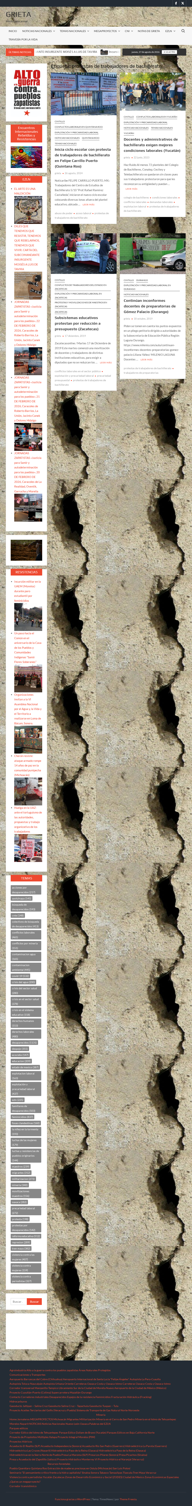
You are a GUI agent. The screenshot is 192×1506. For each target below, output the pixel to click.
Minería (100, 1414)
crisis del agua (23, 982)
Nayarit (24, 1423)
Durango (142, 280)
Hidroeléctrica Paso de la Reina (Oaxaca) (74, 1450)
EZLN (168, 31)
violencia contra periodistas (22, 1279)
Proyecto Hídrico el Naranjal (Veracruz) (121, 1459)
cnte (18, 915)
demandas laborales (161, 202)
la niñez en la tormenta (25, 1131)
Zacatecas (61, 311)
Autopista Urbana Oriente (58, 1383)
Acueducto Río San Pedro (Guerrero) (103, 1446)
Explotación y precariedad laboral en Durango (147, 287)
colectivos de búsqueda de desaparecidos (25, 924)
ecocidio (20, 1054)
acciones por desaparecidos (23, 890)
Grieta (18, 14)
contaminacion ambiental (21, 967)
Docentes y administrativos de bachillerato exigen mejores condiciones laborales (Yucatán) (152, 145)
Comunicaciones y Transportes (27, 1374)
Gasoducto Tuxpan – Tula (103, 1406)
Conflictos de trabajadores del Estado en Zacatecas (80, 287)
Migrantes (73, 1419)
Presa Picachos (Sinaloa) (133, 1454)
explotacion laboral (23, 1076)
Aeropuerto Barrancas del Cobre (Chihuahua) (36, 1379)
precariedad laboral (23, 1210)
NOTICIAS (35, 1423)
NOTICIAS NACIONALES (37, 31)
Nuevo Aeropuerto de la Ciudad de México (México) (136, 1388)
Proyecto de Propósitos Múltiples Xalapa (33, 1437)
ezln (17, 1099)
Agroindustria (18, 1370)
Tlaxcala (127, 1472)
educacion (21, 1061)
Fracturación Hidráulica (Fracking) (131, 1397)
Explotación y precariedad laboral (76, 132)
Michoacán (59, 1419)
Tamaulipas (115, 1472)
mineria (20, 1185)
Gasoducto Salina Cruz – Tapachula (68, 1406)
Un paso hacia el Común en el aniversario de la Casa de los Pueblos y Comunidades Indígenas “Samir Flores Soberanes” (27, 647)
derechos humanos (23, 1023)
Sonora (95, 1472)
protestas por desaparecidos (23, 1228)
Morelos (14, 1423)
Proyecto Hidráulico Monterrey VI (77, 1459)
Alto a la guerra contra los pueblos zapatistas (52, 1370)
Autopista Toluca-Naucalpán (26, 1383)
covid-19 (20, 975)
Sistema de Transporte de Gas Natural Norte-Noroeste (107, 1410)
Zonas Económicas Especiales (162, 1477)
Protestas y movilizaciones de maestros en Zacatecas (81, 304)
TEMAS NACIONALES (73, 31)
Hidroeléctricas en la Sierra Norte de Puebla (35, 1454)
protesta (20, 1219)
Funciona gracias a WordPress (72, 1499)
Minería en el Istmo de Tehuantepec (155, 1419)
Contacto (15, 1397)
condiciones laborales (164, 197)
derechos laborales (23, 1034)
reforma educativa (26, 1236)
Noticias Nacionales (53, 1423)
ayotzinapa (21, 898)
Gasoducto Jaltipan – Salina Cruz (29, 1406)
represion (21, 1242)
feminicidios (22, 1116)
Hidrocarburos (18, 1401)
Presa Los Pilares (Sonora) (103, 1454)
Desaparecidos (58, 1397)
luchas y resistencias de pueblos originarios (25, 1155)
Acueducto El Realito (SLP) (25, 1446)
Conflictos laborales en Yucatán (156, 116)
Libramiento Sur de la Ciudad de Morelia (82, 1388)
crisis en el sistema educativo (23, 1012)
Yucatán (129, 133)
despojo (20, 1048)
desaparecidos (24, 1042)
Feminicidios (103, 1397)
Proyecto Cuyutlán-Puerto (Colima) (30, 1392)
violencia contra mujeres (21, 1268)
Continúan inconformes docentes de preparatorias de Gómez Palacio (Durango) (150, 306)
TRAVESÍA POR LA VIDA (23, 39)
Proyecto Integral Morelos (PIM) (76, 1437)
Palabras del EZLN (100, 1423)
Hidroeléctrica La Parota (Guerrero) (146, 1446)
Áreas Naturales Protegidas (95, 1370)
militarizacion (23, 1178)
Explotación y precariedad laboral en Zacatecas (78, 295)
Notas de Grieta (149, 31)
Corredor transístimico (23, 1486)
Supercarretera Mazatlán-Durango (72, 1392)
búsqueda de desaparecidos (23, 907)
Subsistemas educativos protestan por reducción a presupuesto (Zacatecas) (77, 323)
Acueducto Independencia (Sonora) (61, 1446)
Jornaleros (23, 1419)
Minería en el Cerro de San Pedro (115, 1419)
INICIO (13, 31)
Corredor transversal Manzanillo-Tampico (34, 1388)
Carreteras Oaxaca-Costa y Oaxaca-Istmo (98, 1383)
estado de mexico (25, 1067)
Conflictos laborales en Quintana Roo (79, 126)
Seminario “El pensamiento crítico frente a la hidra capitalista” (45, 1472)
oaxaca (19, 1202)
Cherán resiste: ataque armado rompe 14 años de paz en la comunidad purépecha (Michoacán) (27, 765)
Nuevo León (73, 1423)
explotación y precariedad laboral (23, 1089)
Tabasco (104, 1472)
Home (13, 1419)
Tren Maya (139, 1472)
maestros (20, 1166)
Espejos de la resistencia (81, 1397)
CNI (127, 31)
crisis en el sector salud (25, 1001)
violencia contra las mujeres (23, 1257)
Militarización (87, 1419)
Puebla (14, 1468)
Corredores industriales (35, 1397)
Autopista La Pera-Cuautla (145, 1379)
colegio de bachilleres (136, 197)
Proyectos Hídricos (21, 1441)
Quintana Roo (90, 137)
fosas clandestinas (26, 1123)
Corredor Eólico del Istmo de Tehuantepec (34, 1432)
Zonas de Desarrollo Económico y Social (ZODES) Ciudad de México (104, 1477)
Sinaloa (86, 1472)
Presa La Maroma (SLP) (74, 1454)
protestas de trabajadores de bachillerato (147, 368)
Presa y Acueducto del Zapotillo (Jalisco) (33, 1459)
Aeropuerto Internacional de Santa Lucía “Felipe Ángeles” (96, 1379)
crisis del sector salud (24, 991)
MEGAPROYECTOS (105, 31)
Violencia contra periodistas (26, 1477)
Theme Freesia (128, 1499)
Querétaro (24, 1468)
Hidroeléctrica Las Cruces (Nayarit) (30, 1450)
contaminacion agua (23, 956)
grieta (58, 173)
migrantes (21, 1172)
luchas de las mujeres (24, 1142)
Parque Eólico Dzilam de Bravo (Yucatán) (82, 1432)
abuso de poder (64, 213)
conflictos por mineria (25, 946)
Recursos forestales (59, 1463)
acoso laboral (83, 213)
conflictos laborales (23, 935)
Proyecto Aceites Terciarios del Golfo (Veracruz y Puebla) (43, 1410)
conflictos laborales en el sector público (78, 371)
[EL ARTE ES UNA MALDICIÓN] (28, 209)
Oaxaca (84, 1423)
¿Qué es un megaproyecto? (25, 1481)
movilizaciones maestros (20, 1193)
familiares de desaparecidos (23, 1108)
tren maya (21, 1248)
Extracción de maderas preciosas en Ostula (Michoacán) (80, 1468)
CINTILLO (60, 121)
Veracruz (151, 1472)
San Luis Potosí (121, 1468)
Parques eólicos (19, 1428)
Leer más (88, 204)
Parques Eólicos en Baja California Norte (130, 1432)
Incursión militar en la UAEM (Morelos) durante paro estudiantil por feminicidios (63, 51)
